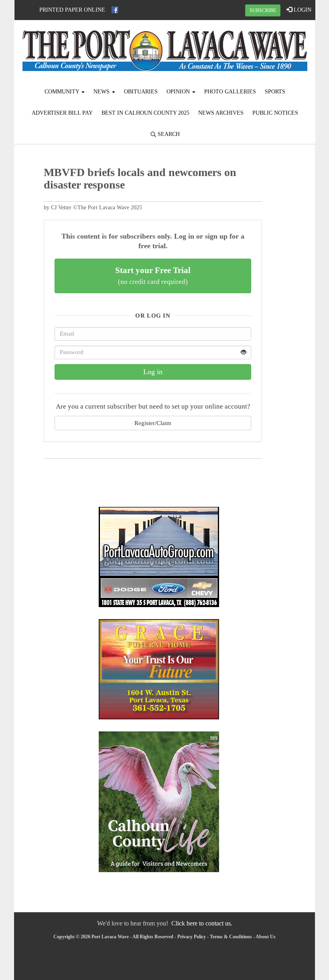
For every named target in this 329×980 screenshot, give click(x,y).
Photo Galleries (230, 92)
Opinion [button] (179, 92)
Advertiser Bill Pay (62, 113)
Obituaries (141, 92)
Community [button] (63, 92)
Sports (275, 92)
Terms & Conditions (231, 937)
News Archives (221, 113)
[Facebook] (115, 10)
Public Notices (275, 113)
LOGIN (301, 10)
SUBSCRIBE (263, 10)
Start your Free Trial (153, 275)
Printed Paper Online (72, 10)
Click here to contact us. (201, 923)
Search (168, 134)
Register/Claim (152, 422)
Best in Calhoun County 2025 (145, 113)
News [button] (102, 92)
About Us (266, 937)
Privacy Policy (191, 937)
